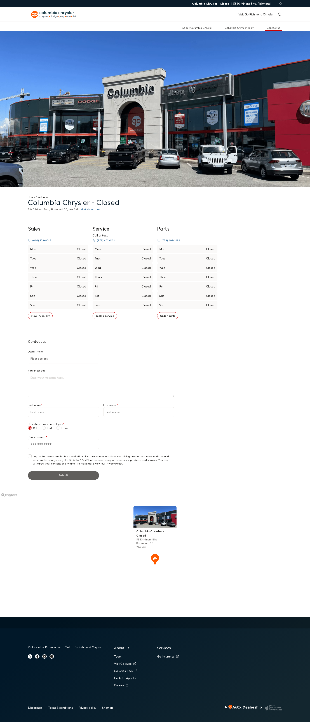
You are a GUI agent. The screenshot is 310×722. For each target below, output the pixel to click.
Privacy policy (87, 707)
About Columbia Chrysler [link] (197, 27)
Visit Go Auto (123, 663)
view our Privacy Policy (108, 463)
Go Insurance (166, 656)
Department (36, 351)
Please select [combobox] (39, 358)
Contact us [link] (273, 27)
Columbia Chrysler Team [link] (240, 27)
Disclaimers (35, 707)
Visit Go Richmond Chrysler (255, 14)
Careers (119, 685)
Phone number (37, 437)
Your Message (37, 370)
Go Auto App (123, 678)
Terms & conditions (60, 707)
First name (35, 405)
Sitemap (107, 707)
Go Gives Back (123, 671)
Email (65, 428)
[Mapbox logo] (9, 495)
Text (49, 428)
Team (117, 656)
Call (35, 428)
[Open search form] (280, 14)
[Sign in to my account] (280, 3)
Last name (110, 405)
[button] (155, 559)
